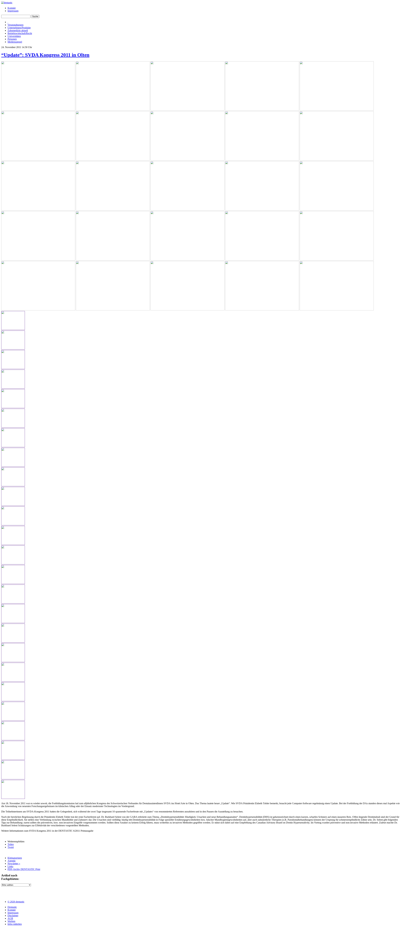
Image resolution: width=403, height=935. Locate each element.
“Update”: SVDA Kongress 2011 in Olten (45, 55)
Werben (11, 921)
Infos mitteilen (15, 924)
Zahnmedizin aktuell (18, 30)
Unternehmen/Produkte (19, 27)
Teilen (11, 844)
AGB (10, 918)
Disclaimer (13, 915)
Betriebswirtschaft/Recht (20, 33)
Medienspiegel (15, 41)
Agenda (11, 860)
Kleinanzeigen (15, 858)
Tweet (11, 847)
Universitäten (14, 36)
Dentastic (12, 907)
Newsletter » (14, 863)
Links (10, 866)
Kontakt (12, 8)
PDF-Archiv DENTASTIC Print (24, 869)
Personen (12, 39)
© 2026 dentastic (16, 901)
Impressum (13, 10)
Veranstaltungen (15, 24)
